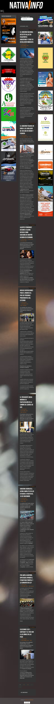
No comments (32, 123)
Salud (32, 586)
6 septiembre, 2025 (24, 45)
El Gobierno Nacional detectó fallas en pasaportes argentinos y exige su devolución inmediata (26, 37)
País (25, 47)
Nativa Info (24, 135)
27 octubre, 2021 (24, 586)
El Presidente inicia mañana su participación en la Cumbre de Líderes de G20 (26, 402)
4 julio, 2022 (30, 239)
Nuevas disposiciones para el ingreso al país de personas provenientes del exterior (26, 295)
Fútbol (22, 501)
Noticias (22, 47)
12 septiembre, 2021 (25, 640)
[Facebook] (25, 702)
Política (24, 412)
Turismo (24, 305)
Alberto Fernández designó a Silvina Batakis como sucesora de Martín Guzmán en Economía (26, 232)
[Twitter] (27, 702)
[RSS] (29, 702)
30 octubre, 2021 (24, 410)
